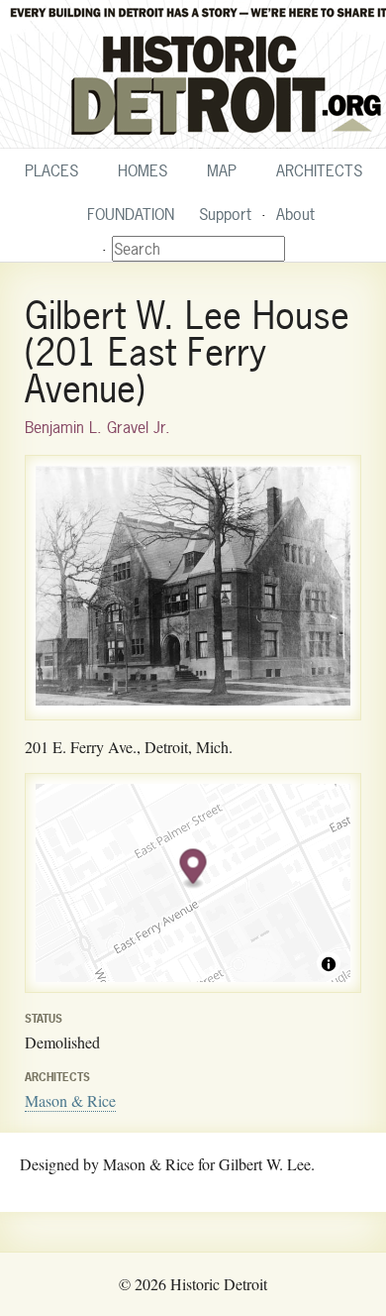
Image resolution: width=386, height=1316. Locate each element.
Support (225, 214)
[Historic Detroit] (193, 74)
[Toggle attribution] (328, 964)
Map (222, 170)
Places (51, 170)
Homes (142, 170)
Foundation (130, 214)
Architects (319, 170)
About (295, 214)
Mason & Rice (70, 1100)
